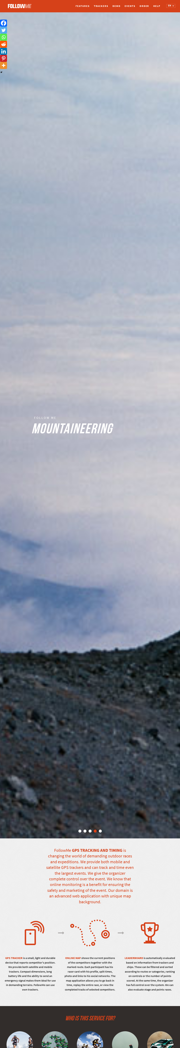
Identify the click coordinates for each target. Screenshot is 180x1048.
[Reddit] (3, 44)
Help (156, 6)
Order (144, 6)
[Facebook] (3, 23)
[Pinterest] (3, 58)
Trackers (101, 6)
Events (130, 6)
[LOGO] (20, 4)
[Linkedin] (3, 51)
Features (82, 6)
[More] (3, 65)
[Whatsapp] (3, 37)
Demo (116, 6)
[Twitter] (3, 30)
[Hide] (1, 72)
